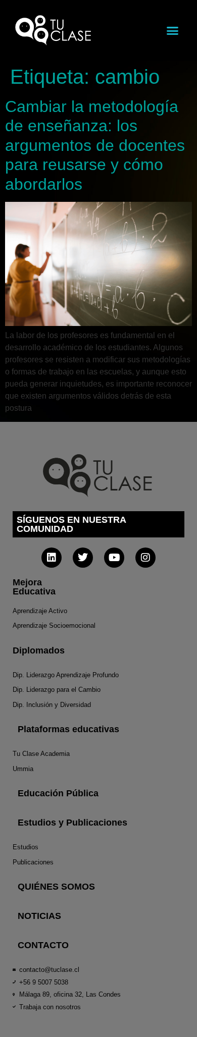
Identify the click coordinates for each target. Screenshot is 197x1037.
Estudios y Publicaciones (72, 822)
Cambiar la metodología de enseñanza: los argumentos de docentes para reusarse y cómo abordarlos (95, 145)
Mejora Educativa (34, 586)
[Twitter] (83, 558)
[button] (172, 30)
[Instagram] (145, 558)
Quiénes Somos (56, 887)
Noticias (39, 916)
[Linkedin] (51, 558)
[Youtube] (114, 558)
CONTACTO (43, 945)
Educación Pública (58, 793)
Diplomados (39, 650)
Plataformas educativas (68, 729)
